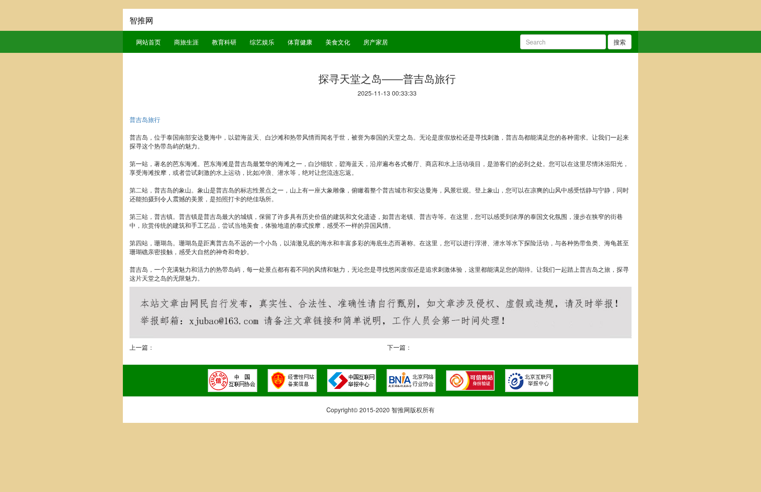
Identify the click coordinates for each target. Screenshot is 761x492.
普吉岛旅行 (144, 119)
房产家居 (375, 41)
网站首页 (148, 41)
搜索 (619, 41)
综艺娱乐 (262, 41)
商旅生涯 (186, 41)
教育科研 (224, 41)
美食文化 (337, 41)
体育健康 (300, 41)
